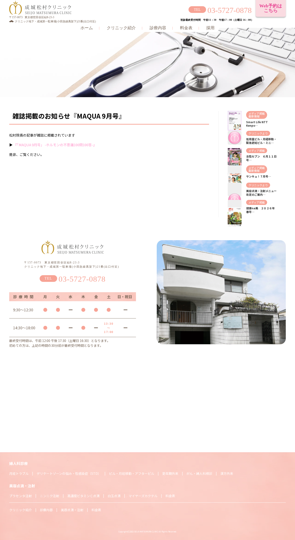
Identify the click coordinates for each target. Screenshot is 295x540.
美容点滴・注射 (72, 510)
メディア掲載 (256, 113)
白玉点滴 (114, 495)
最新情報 (254, 116)
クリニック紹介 (121, 28)
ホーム (86, 28)
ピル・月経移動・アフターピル (131, 473)
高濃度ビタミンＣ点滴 (83, 495)
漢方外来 (226, 473)
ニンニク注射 (49, 495)
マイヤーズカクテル (143, 495)
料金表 (186, 28)
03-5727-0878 (229, 10)
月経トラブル (19, 473)
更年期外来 (170, 473)
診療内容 (158, 28)
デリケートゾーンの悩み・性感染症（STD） (69, 473)
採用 (210, 28)
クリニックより (258, 133)
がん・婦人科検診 (199, 473)
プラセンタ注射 (20, 495)
